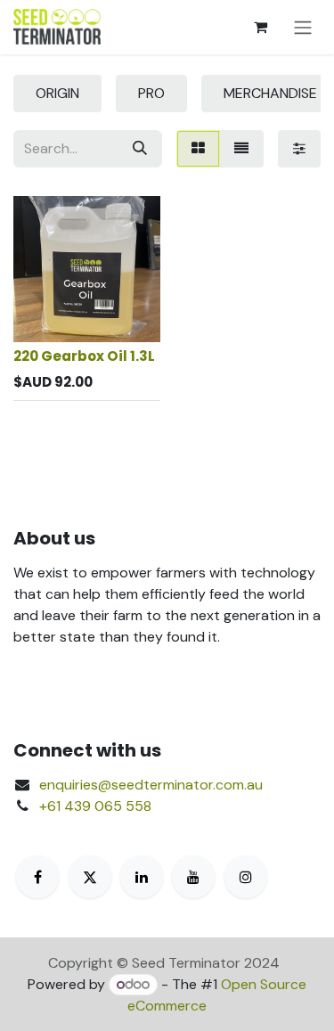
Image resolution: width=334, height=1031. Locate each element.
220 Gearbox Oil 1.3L (84, 356)
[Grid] (198, 149)
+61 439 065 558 (95, 806)
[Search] (140, 149)
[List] (241, 149)
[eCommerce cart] (260, 27)
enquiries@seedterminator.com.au (151, 784)
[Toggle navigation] (303, 27)
